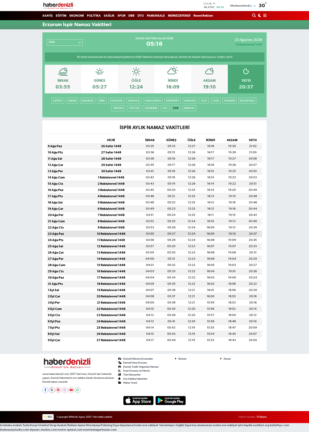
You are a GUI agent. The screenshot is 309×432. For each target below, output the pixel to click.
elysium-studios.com (43, 429)
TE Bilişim (261, 417)
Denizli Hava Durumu (135, 362)
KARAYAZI (134, 100)
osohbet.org (261, 425)
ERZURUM (87, 100)
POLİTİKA (94, 15)
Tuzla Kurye (30, 425)
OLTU (204, 100)
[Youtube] (71, 390)
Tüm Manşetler (132, 374)
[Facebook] (45, 390)
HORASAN (116, 100)
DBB (131, 15)
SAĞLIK (109, 15)
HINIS (102, 100)
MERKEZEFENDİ (179, 15)
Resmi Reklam (203, 15)
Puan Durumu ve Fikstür (136, 370)
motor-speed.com (70, 429)
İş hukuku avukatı (11, 425)
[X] (52, 390)
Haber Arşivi (130, 382)
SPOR (121, 15)
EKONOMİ (76, 15)
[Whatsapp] (77, 390)
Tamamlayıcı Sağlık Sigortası (178, 425)
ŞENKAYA (189, 108)
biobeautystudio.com (14, 429)
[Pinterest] (58, 390)
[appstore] (139, 400)
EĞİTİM (61, 15)
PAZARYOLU (247, 100)
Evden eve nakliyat (146, 425)
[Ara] (254, 16)
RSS (49, 417)
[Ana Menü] (264, 16)
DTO (141, 15)
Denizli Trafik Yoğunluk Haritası (141, 366)
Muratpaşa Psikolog (99, 425)
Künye (227, 358)
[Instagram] (65, 390)
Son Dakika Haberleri (135, 378)
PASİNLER (229, 100)
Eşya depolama (123, 425)
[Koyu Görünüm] (259, 16)
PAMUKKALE (156, 15)
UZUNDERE (151, 108)
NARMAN (189, 100)
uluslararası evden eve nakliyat (217, 425)
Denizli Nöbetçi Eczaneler (138, 358)
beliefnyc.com (279, 425)
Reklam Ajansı (76, 425)
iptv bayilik (245, 425)
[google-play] (171, 400)
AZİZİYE (57, 100)
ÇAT (165, 108)
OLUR (215, 100)
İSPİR (175, 108)
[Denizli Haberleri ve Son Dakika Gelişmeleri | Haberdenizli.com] (58, 5)
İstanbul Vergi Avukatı (52, 425)
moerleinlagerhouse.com (100, 429)
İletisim (182, 358)
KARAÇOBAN (153, 100)
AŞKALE (72, 100)
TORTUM (134, 108)
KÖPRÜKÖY (172, 100)
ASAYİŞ (47, 15)
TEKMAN (118, 108)
